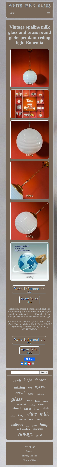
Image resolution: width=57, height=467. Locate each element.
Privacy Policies (29, 455)
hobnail (16, 408)
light (28, 380)
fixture (37, 409)
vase (31, 419)
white (31, 414)
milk (44, 414)
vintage (25, 434)
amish (40, 404)
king (20, 415)
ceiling (12, 416)
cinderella (40, 394)
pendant (21, 404)
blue (27, 426)
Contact (29, 451)
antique (17, 424)
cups (39, 418)
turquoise (38, 429)
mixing (19, 387)
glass (17, 399)
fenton (41, 379)
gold (39, 435)
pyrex (40, 386)
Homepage (29, 446)
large (37, 401)
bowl (20, 392)
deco (31, 393)
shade (27, 408)
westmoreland (23, 429)
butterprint (21, 419)
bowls (16, 380)
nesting (32, 405)
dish (46, 408)
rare (29, 400)
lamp (44, 424)
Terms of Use (29, 460)
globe (34, 426)
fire (30, 387)
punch (45, 401)
